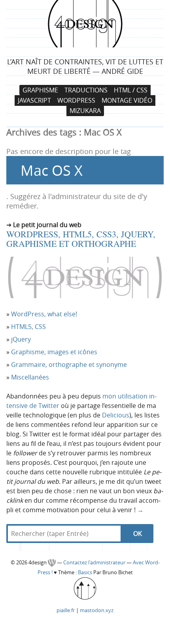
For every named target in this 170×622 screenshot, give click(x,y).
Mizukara (85, 111)
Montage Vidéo (127, 100)
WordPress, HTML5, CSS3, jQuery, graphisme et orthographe (80, 238)
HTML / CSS (130, 90)
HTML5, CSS (28, 326)
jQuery (21, 339)
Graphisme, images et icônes (54, 352)
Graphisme (40, 90)
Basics (85, 572)
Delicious (115, 415)
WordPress (76, 100)
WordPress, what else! (44, 314)
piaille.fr (66, 610)
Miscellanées (30, 377)
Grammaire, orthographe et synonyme (69, 364)
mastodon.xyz (96, 610)
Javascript (34, 100)
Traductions (86, 90)
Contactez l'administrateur (95, 562)
